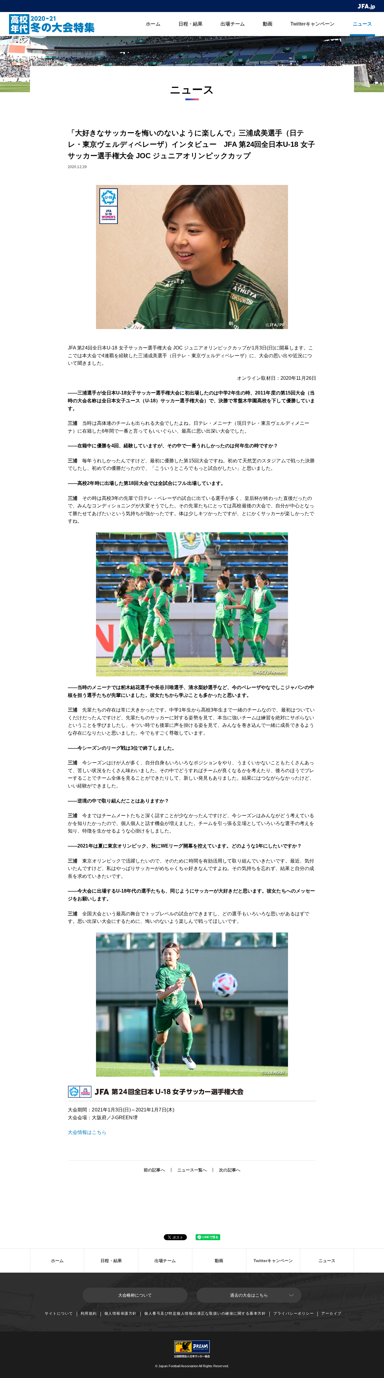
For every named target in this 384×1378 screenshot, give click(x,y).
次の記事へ (229, 1170)
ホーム (153, 23)
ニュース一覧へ (192, 1170)
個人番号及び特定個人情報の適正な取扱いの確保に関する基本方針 (205, 1313)
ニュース (362, 23)
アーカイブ (331, 1313)
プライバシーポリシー (293, 1313)
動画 (267, 23)
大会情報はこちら (87, 1132)
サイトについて (59, 1313)
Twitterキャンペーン (312, 23)
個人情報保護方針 (120, 1313)
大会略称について (135, 1295)
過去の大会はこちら (249, 1295)
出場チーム (232, 23)
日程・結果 (190, 23)
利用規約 (89, 1313)
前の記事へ (154, 1170)
